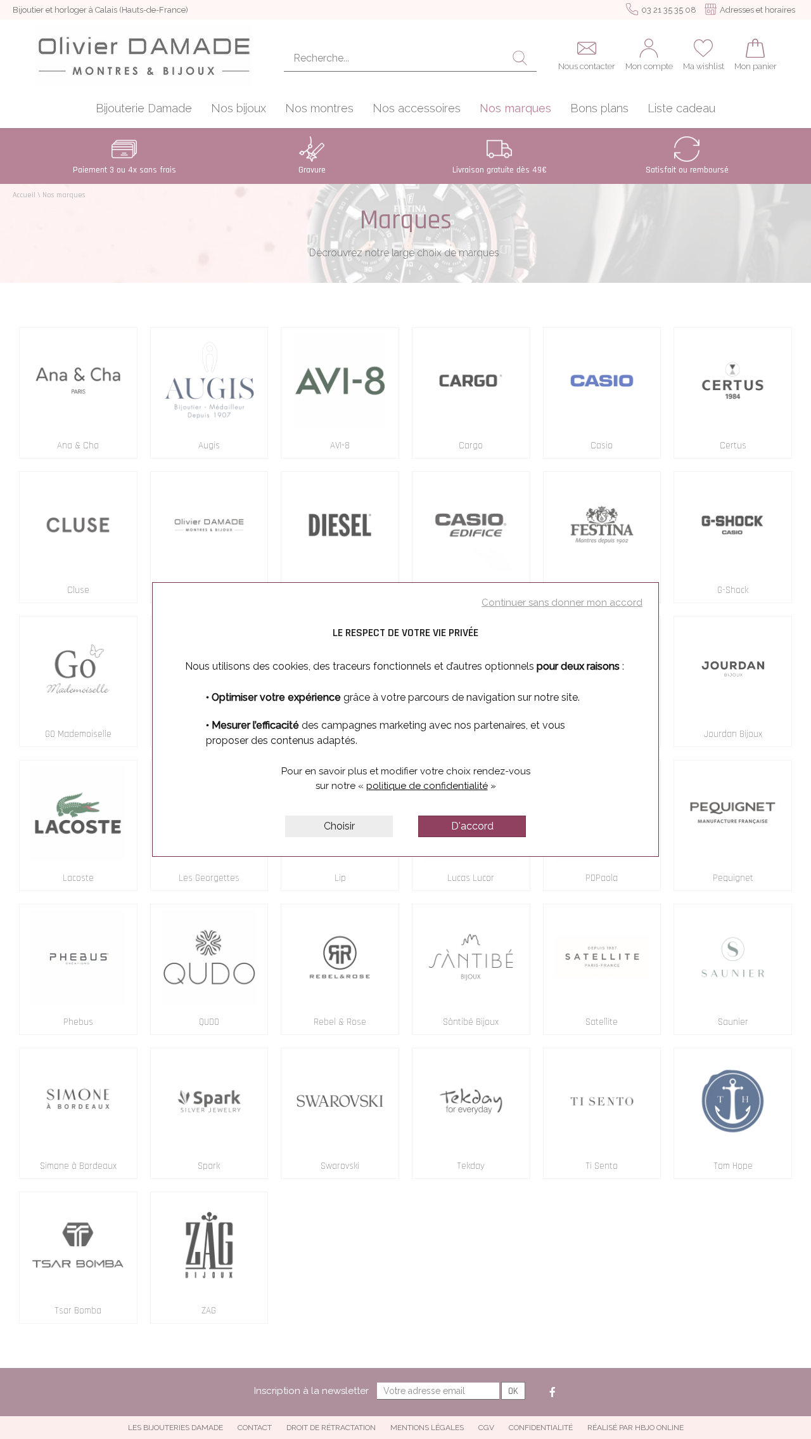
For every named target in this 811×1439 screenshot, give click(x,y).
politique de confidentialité (427, 785)
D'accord (472, 826)
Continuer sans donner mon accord (562, 602)
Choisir (339, 826)
